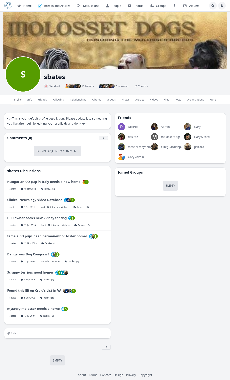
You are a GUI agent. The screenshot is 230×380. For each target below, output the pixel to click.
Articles (139, 99)
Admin (165, 127)
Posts (178, 99)
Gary (197, 127)
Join (54, 151)
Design (118, 375)
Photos (125, 99)
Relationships (78, 99)
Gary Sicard (202, 137)
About (82, 375)
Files (166, 99)
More (213, 99)
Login (41, 151)
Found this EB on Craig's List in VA (34, 290)
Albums (96, 99)
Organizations (195, 99)
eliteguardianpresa (174, 147)
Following (58, 99)
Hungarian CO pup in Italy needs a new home (43, 181)
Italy (14, 333)
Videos (154, 99)
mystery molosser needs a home (33, 308)
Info (29, 99)
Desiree (133, 127)
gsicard (199, 147)
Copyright (145, 375)
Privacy (131, 375)
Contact (105, 375)
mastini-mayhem (139, 147)
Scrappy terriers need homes (30, 272)
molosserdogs (171, 137)
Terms (93, 375)
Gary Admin (136, 157)
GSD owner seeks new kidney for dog (37, 218)
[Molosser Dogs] (8, 5)
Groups (111, 99)
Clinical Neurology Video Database (34, 200)
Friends (42, 99)
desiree (133, 137)
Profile (18, 99)
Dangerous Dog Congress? (28, 254)
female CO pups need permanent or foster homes (47, 236)
